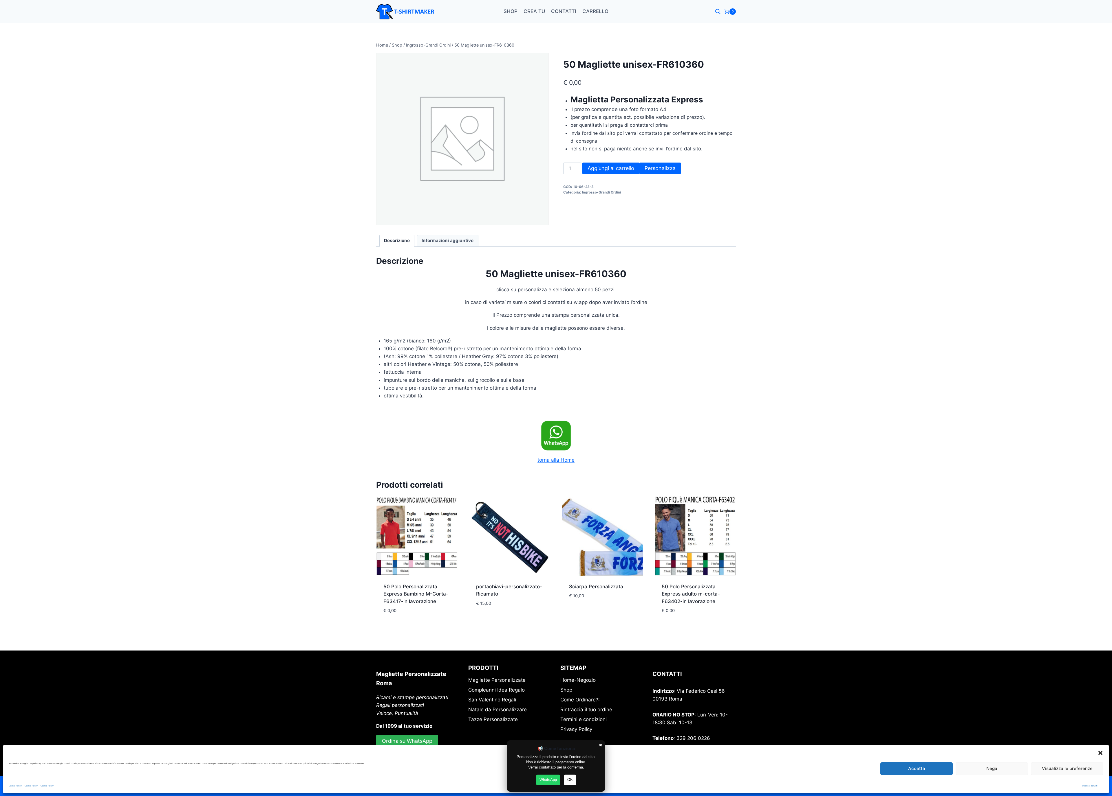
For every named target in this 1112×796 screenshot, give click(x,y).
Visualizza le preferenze (1067, 768)
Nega (991, 768)
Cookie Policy (15, 785)
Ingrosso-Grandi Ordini (601, 192)
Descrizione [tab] (397, 240)
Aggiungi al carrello (611, 168)
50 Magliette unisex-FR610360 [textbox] (556, 273)
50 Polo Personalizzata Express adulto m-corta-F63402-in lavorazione (691, 594)
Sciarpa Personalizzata (596, 586)
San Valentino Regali (492, 700)
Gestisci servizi (1090, 785)
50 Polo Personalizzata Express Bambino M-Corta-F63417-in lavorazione (415, 594)
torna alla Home (556, 460)
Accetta (916, 768)
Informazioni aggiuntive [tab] (447, 240)
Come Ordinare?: (580, 700)
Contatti (563, 11)
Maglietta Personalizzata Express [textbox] (636, 99)
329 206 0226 (693, 738)
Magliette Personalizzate (497, 680)
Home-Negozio (578, 680)
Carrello (595, 11)
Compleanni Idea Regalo (496, 690)
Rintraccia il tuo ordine (586, 709)
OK (570, 779)
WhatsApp (548, 779)
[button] (1100, 753)
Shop (510, 11)
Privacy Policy (576, 729)
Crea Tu (534, 11)
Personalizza (660, 168)
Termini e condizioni (583, 719)
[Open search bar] (718, 11)
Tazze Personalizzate (493, 719)
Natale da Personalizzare (497, 709)
